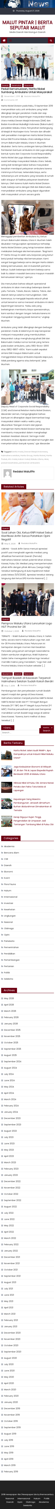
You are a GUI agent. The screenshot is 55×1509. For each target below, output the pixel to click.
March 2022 (10, 1238)
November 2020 (12, 1339)
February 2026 (11, 1017)
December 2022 (12, 1181)
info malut (12, 459)
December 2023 (12, 1118)
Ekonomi (8, 871)
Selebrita (8, 978)
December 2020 (12, 1332)
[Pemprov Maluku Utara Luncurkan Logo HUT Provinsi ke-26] (27, 599)
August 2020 (10, 1358)
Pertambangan (12, 960)
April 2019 (8, 1459)
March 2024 (10, 1099)
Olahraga (9, 928)
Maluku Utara (37, 459)
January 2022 (11, 1250)
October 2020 (11, 1345)
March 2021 (9, 1313)
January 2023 (11, 1175)
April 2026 (9, 1004)
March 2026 (10, 1011)
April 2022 (9, 1231)
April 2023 (9, 1156)
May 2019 (8, 1452)
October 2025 (11, 1042)
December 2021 (12, 1257)
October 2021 (11, 1269)
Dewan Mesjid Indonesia (36, 451)
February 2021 (11, 1320)
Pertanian (9, 966)
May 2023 (9, 1149)
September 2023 (12, 1124)
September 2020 (12, 1351)
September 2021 (12, 1276)
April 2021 (8, 1307)
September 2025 (12, 1048)
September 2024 (12, 1061)
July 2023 (8, 1137)
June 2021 (9, 1294)
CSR (6, 859)
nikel (46, 459)
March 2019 (10, 1465)
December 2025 (12, 1029)
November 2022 (12, 1187)
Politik (7, 972)
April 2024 (9, 1093)
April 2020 (9, 1383)
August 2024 (10, 1067)
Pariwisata (9, 941)
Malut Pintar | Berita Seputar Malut (27, 25)
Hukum (7, 890)
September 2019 (12, 1427)
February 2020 (11, 1395)
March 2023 (10, 1162)
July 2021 (8, 1288)
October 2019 (11, 1421)
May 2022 (9, 1225)
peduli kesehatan (9, 462)
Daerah (5, 85)
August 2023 (10, 1130)
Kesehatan (16, 85)
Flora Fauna (10, 884)
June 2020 (9, 1370)
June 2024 (9, 1080)
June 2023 (9, 1143)
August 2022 (10, 1206)
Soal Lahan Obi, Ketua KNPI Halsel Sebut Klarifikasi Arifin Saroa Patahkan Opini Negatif (27, 536)
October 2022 (11, 1194)
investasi (8, 903)
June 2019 (9, 1446)
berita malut (17, 451)
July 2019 (8, 1440)
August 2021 (10, 1282)
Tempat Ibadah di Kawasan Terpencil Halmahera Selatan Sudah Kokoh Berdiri (27, 679)
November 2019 (12, 1414)
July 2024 (9, 1074)
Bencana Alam (11, 852)
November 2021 (12, 1263)
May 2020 (9, 1376)
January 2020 (11, 1402)
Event (7, 877)
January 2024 (11, 1112)
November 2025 (12, 1036)
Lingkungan (10, 915)
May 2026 (9, 998)
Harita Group (26, 455)
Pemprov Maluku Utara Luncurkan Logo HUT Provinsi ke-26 (26, 625)
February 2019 (11, 1471)
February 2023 (11, 1168)
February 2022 (11, 1244)
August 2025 (10, 1055)
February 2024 (11, 1105)
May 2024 (9, 1086)
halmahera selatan (10, 455)
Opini (6, 934)
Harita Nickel (39, 455)
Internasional (10, 896)
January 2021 (10, 1326)
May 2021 (8, 1301)
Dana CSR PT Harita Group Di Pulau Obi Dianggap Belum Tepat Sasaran (9, 727)
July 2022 (8, 1212)
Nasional (28, 85)
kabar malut (24, 459)
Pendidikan (9, 953)
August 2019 (10, 1433)
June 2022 (9, 1219)
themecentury (47, 1494)
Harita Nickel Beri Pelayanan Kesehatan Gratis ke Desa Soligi (48, 727)
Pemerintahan (11, 947)
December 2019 (12, 1408)
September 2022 (12, 1200)
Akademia (7, 674)
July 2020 (9, 1364)
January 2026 (11, 1023)
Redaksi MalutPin (32, 96)
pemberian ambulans (29, 462)
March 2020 (10, 1389)
